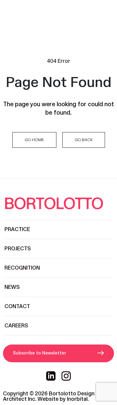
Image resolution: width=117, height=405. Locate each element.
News (12, 287)
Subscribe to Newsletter (39, 353)
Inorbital (77, 399)
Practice (17, 229)
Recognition (22, 268)
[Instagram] (66, 376)
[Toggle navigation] (107, 13)
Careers (16, 325)
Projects (17, 248)
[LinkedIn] (51, 376)
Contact (17, 306)
